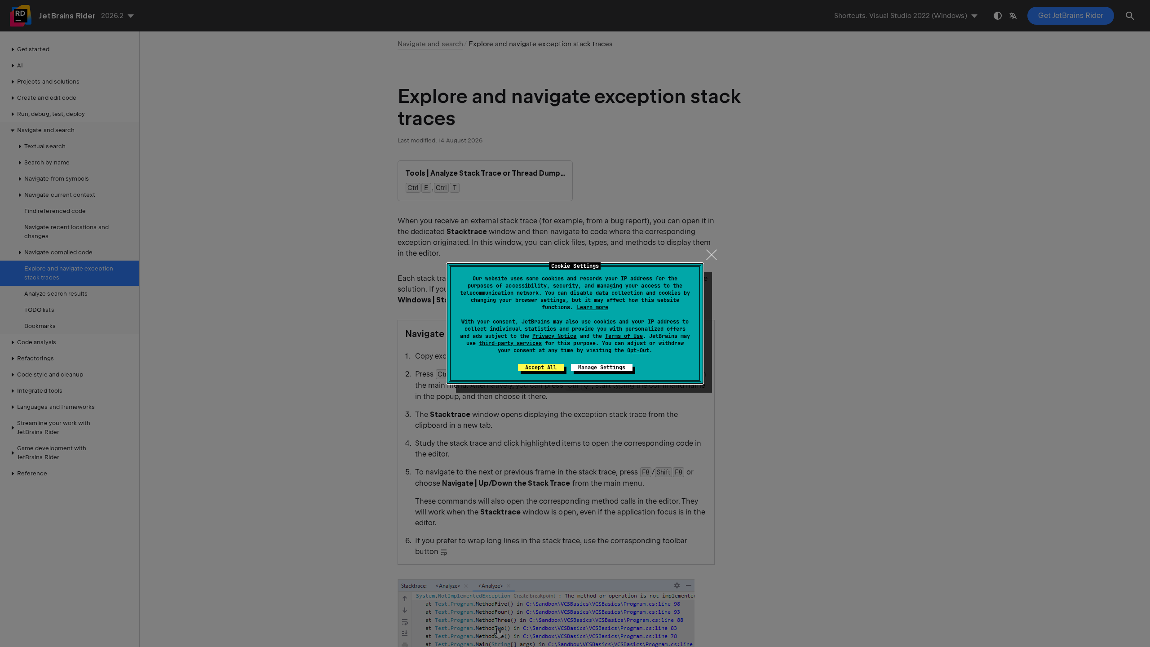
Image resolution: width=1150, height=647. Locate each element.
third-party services (510, 343)
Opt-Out (638, 350)
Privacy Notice (554, 336)
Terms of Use (624, 336)
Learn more (592, 307)
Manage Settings (601, 367)
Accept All (541, 367)
